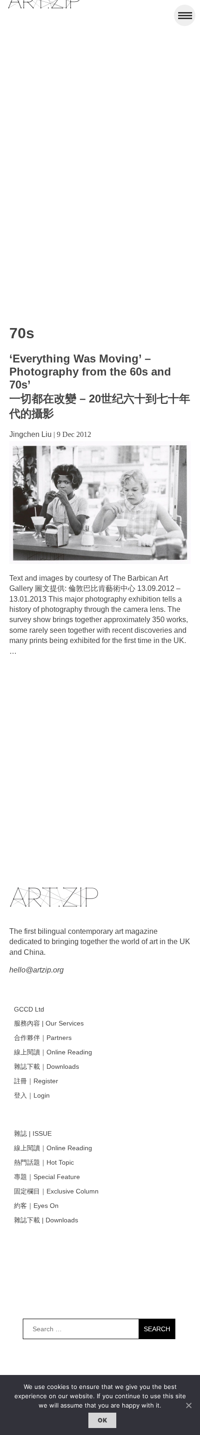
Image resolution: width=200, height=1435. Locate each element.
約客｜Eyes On (36, 1205)
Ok (102, 1420)
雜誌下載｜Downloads (46, 1066)
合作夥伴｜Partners (43, 1037)
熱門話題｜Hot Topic (44, 1162)
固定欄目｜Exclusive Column (56, 1191)
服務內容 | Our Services (49, 1023)
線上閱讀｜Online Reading (53, 1052)
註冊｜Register (36, 1081)
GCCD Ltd (29, 1009)
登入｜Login (32, 1095)
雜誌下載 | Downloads (46, 1220)
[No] (188, 1405)
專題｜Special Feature (47, 1176)
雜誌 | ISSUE (33, 1133)
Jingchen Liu (30, 434)
